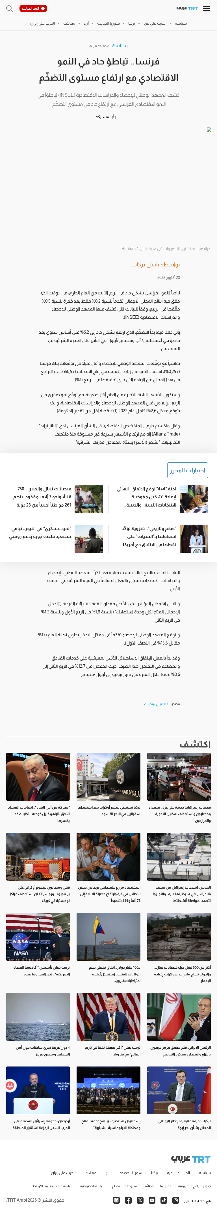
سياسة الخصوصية (92, 1186)
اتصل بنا (165, 1186)
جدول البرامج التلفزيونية (194, 1186)
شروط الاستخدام (124, 1186)
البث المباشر (30, 8)
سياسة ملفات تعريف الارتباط (52, 1186)
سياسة (120, 45)
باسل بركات (145, 264)
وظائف (148, 1186)
